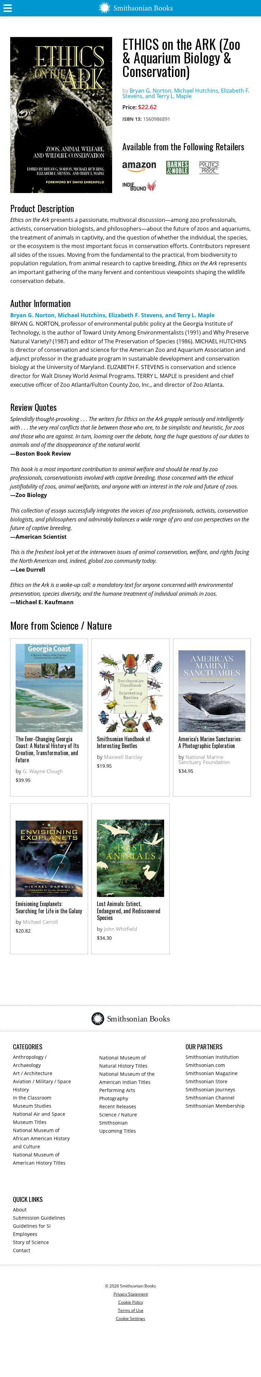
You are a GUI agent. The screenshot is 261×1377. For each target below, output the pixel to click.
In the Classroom (32, 1097)
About (20, 1209)
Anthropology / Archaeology (30, 1061)
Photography (113, 1098)
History (21, 1089)
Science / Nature (118, 1114)
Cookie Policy (130, 1302)
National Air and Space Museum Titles (39, 1118)
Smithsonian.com (205, 1065)
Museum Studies (32, 1106)
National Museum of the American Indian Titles (127, 1078)
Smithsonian (113, 1123)
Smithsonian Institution (212, 1057)
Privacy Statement (131, 1294)
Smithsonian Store (206, 1081)
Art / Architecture (32, 1073)
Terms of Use (130, 1310)
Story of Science (31, 1242)
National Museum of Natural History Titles (123, 1061)
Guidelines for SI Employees (32, 1230)
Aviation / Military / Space (42, 1081)
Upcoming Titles (117, 1131)
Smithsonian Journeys (210, 1089)
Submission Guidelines (39, 1218)
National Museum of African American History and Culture (41, 1138)
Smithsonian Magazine (212, 1073)
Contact (21, 1250)
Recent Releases (117, 1106)
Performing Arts (117, 1090)
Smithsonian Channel (210, 1097)
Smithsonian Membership (215, 1106)
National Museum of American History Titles (39, 1158)
